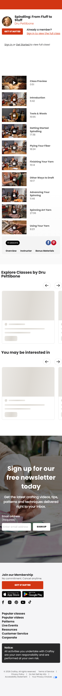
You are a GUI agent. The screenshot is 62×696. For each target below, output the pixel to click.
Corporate (9, 638)
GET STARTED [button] (12, 31)
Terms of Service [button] (46, 671)
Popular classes (13, 614)
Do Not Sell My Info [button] (37, 674)
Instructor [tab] (26, 250)
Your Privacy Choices (42, 677)
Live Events (10, 626)
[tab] (31, 83)
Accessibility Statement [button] (16, 677)
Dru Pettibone (24, 24)
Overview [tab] (11, 250)
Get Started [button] (22, 585)
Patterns (8, 622)
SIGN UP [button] (41, 526)
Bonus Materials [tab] (45, 250)
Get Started (23, 44)
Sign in (8, 44)
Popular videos (13, 618)
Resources (9, 630)
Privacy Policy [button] (17, 674)
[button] (43, 31)
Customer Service (15, 634)
